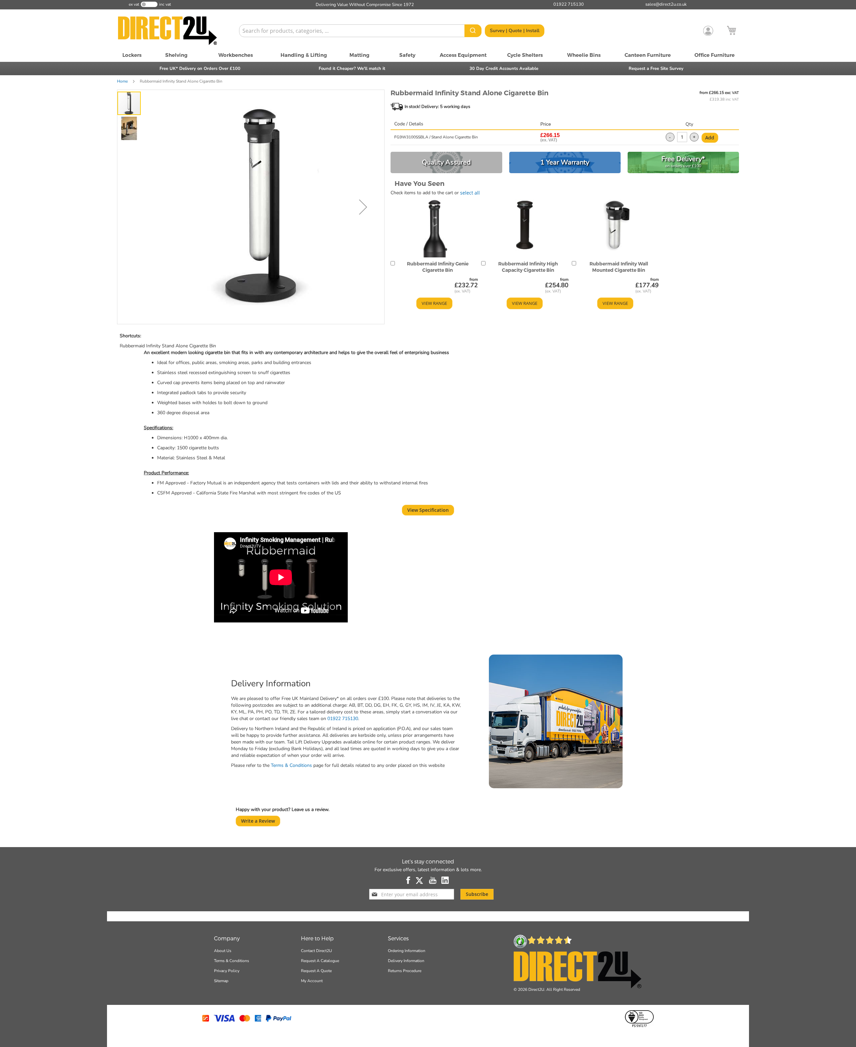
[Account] (708, 31)
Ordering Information (406, 950)
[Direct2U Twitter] (420, 880)
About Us (222, 950)
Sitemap (221, 980)
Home (122, 81)
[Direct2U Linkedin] (445, 880)
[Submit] (472, 30)
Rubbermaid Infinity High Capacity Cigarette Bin (528, 267)
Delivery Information (406, 960)
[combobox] (360, 30)
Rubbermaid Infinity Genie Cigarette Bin (437, 267)
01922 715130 (342, 718)
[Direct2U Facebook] (408, 880)
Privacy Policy (226, 970)
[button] (363, 207)
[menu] (428, 55)
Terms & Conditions (291, 765)
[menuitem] (132, 55)
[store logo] (175, 30)
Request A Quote (316, 970)
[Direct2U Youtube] (432, 880)
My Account (312, 980)
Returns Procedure (404, 970)
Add (709, 137)
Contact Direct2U (316, 950)
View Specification (428, 510)
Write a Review (258, 821)
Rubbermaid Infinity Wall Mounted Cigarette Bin (619, 267)
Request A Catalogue (320, 960)
